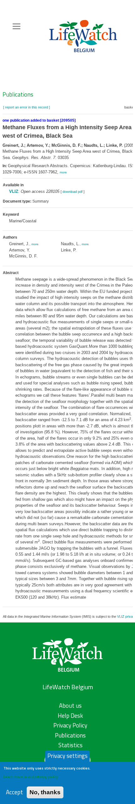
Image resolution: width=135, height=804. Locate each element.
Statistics (70, 745)
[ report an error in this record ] (26, 107)
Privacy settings (67, 755)
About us (70, 705)
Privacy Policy (70, 725)
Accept (14, 792)
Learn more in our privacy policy (30, 777)
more (63, 172)
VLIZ (13, 191)
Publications (18, 94)
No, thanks (45, 792)
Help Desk (70, 715)
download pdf (72, 191)
